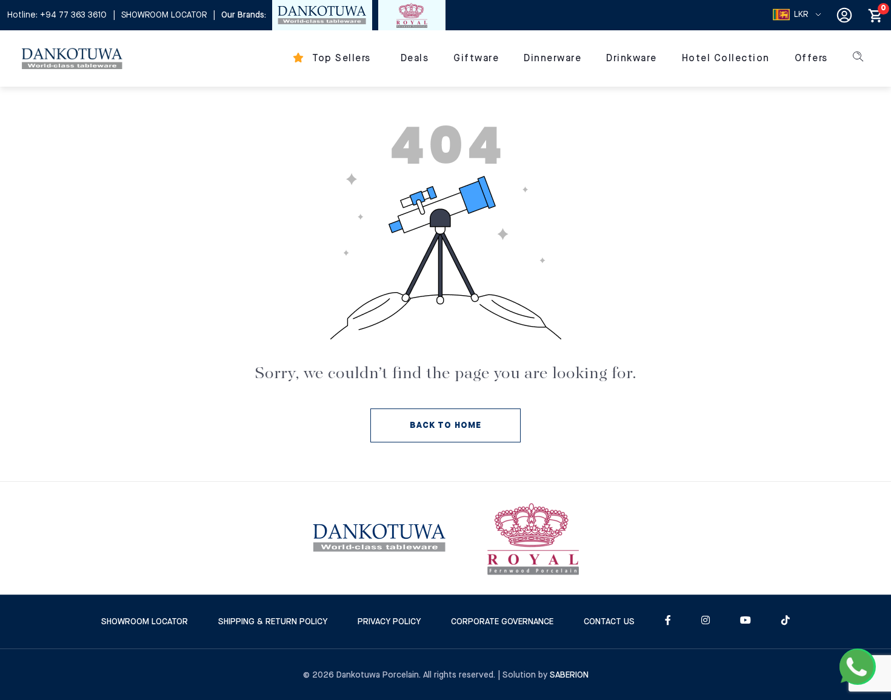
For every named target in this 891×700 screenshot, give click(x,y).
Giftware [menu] (476, 58)
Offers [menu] (811, 58)
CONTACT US (609, 622)
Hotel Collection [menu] (726, 58)
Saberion (569, 675)
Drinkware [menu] (631, 58)
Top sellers (340, 58)
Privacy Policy (389, 622)
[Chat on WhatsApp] (857, 666)
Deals (415, 58)
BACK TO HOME (445, 425)
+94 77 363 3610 (73, 15)
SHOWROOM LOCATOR (164, 15)
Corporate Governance (502, 622)
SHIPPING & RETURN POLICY (272, 622)
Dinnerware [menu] (552, 58)
